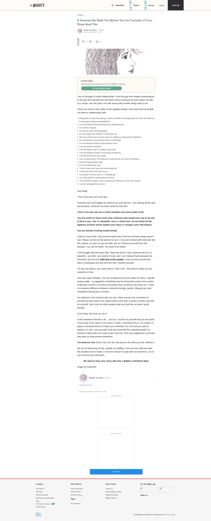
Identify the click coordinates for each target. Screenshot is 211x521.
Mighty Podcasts (111, 498)
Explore (136, 5)
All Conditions (76, 503)
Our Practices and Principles (45, 498)
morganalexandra (86, 385)
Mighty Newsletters (112, 495)
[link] (37, 5)
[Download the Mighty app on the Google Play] (169, 489)
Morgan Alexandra (90, 30)
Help (37, 501)
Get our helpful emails (101, 88)
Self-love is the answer (112, 259)
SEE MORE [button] (116, 472)
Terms (173, 515)
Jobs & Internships (42, 495)
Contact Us (109, 489)
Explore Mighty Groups (113, 492)
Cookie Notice (41, 507)
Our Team (39, 492)
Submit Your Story (77, 489)
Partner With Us (76, 492)
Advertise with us (76, 495)
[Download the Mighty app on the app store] (149, 489)
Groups (151, 5)
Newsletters (120, 5)
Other (80, 15)
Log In (161, 5)
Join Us (175, 5)
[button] (101, 30)
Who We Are (40, 489)
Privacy (168, 515)
